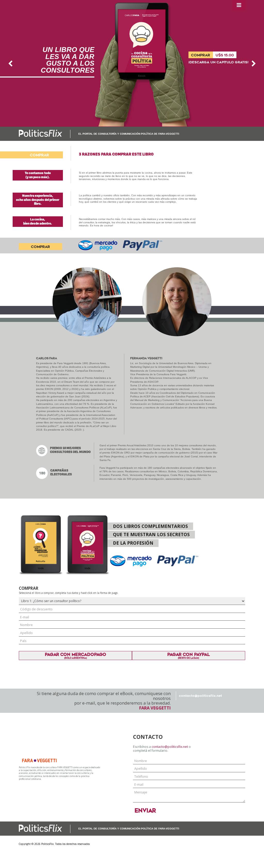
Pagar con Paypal (188, 656)
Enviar (145, 811)
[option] (132, 63)
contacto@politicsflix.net (200, 696)
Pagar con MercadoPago (75, 656)
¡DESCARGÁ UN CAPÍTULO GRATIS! (218, 62)
